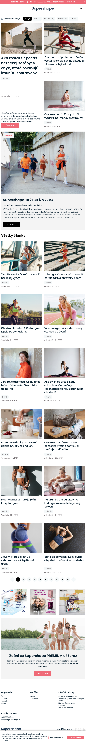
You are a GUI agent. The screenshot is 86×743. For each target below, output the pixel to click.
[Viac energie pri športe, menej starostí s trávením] (64, 309)
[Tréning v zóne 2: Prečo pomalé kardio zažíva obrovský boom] (64, 256)
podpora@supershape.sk (10, 720)
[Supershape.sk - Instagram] (79, 729)
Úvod (3, 696)
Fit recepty (49, 18)
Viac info (11, 224)
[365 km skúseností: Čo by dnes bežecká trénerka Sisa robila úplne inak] (21, 363)
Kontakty (61, 705)
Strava (37, 18)
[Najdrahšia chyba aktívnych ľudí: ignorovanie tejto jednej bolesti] (64, 481)
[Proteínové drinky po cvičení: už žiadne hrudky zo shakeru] (21, 424)
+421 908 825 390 (7, 717)
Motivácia (62, 18)
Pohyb (27, 18)
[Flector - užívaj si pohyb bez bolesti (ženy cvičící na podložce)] (14, 602)
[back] (12, 579)
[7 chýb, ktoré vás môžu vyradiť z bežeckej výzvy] (21, 256)
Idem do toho (43, 673)
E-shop (3, 703)
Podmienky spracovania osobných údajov (71, 700)
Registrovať (34, 699)
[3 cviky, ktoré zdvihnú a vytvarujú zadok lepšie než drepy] (21, 538)
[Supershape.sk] (43, 9)
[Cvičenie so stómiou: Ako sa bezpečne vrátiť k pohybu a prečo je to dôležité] (64, 424)
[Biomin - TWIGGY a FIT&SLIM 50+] (43, 602)
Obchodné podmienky (66, 703)
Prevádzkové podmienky (67, 696)
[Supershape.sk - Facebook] (75, 729)
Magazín (4, 701)
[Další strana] (73, 579)
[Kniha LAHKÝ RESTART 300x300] (72, 602)
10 (68, 579)
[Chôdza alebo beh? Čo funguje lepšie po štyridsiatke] (21, 309)
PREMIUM (4, 699)
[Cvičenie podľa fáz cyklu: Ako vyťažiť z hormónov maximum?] (64, 96)
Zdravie (74, 18)
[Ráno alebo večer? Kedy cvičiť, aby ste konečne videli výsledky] (64, 538)
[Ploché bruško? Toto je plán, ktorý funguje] (21, 481)
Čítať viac (10, 125)
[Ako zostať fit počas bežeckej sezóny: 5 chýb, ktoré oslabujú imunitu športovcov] (21, 38)
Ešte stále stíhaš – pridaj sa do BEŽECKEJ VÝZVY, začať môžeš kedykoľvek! (43, 2)
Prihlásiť (81, 9)
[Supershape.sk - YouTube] (84, 729)
